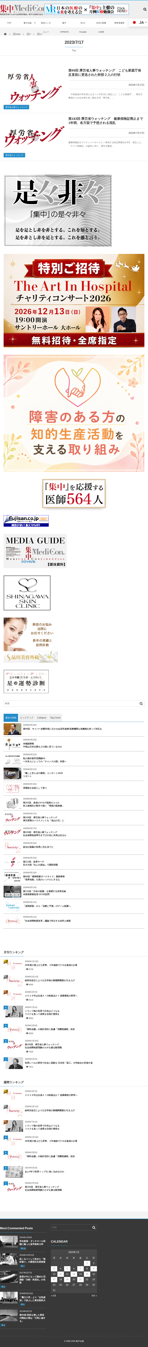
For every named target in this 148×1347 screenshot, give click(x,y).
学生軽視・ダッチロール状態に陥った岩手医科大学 (32, 1242)
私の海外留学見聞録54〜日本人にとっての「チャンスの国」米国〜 (44, 760)
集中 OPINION (64, 27)
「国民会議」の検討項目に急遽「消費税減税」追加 (50, 1029)
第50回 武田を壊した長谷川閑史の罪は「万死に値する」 (32, 1318)
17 (54, 1279)
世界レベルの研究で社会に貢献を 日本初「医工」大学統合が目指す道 (59, 1063)
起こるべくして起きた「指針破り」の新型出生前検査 (32, 1260)
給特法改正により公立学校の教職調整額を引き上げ (50, 980)
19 (67, 1279)
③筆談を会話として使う (35, 788)
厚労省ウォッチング (14, 155)
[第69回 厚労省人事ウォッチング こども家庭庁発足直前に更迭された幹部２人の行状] (34, 88)
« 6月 (53, 1295)
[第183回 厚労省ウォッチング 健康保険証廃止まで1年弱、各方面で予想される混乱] (34, 137)
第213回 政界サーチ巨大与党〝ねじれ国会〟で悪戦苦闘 (40, 863)
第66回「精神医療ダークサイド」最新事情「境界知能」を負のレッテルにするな (44, 878)
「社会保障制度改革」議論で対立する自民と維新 (47, 921)
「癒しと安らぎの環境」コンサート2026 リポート (43, 774)
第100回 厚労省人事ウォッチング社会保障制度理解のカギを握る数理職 (43, 1046)
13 (24, 1248)
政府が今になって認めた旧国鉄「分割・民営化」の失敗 (32, 1279)
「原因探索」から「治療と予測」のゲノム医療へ (47, 906)
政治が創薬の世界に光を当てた (38, 847)
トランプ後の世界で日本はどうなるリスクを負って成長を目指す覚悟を (42, 1012)
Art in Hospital (82, 27)
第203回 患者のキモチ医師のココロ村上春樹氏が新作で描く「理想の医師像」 (43, 804)
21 (80, 1279)
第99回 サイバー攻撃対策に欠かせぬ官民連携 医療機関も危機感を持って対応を (62, 729)
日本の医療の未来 (101, 27)
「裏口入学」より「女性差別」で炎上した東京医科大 (32, 1299)
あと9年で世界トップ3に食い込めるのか (44, 1171)
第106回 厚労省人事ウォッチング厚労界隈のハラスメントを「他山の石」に (43, 819)
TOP (9, 23)
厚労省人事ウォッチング (16, 107)
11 (60, 1274)
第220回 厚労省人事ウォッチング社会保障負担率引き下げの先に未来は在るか (44, 834)
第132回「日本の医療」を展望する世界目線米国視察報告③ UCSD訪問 (44, 893)
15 (87, 1274)
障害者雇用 (119, 23)
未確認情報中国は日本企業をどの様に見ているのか (42, 745)
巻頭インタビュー (46, 27)
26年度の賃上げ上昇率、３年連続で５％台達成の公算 (51, 965)
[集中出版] (23, 12)
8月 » (94, 1295)
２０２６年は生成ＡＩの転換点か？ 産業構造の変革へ (51, 995)
